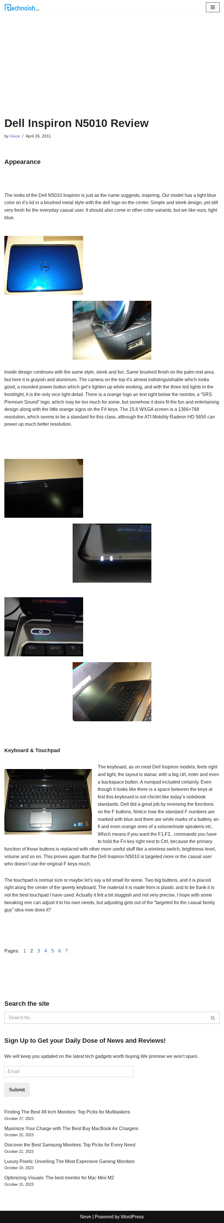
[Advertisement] (112, 73)
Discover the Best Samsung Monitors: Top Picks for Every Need (69, 1144)
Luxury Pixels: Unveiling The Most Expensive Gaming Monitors (69, 1161)
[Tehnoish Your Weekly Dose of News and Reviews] (21, 7)
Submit (17, 1089)
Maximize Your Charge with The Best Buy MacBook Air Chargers (71, 1128)
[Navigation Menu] (213, 7)
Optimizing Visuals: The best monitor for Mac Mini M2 (59, 1177)
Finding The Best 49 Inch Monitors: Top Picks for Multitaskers (67, 1111)
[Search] (213, 1018)
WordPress (132, 1216)
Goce (15, 136)
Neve (85, 1216)
